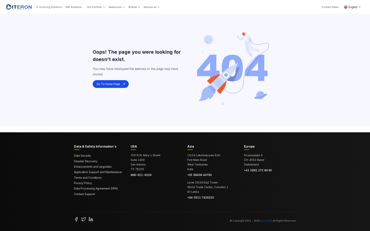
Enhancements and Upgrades (93, 166)
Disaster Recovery (86, 161)
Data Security (82, 155)
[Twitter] (83, 219)
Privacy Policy (83, 183)
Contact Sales (330, 6)
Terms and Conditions (88, 177)
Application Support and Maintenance (98, 172)
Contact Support (84, 194)
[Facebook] (76, 219)
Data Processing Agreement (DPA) (96, 188)
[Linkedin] (91, 219)
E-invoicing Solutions (49, 6)
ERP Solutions (74, 6)
